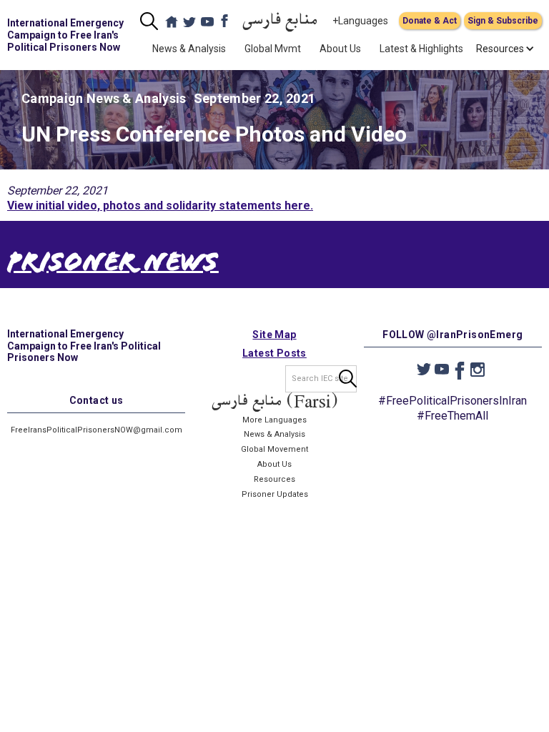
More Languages (274, 420)
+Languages (360, 20)
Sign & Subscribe (503, 21)
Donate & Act (429, 21)
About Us (340, 48)
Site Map (274, 334)
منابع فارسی (280, 21)
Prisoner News (113, 265)
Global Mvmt (272, 48)
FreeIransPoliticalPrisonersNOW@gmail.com (96, 430)
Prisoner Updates (275, 494)
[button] (500, 49)
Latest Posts (274, 353)
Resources (274, 479)
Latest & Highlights (421, 48)
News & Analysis (189, 48)
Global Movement (274, 449)
